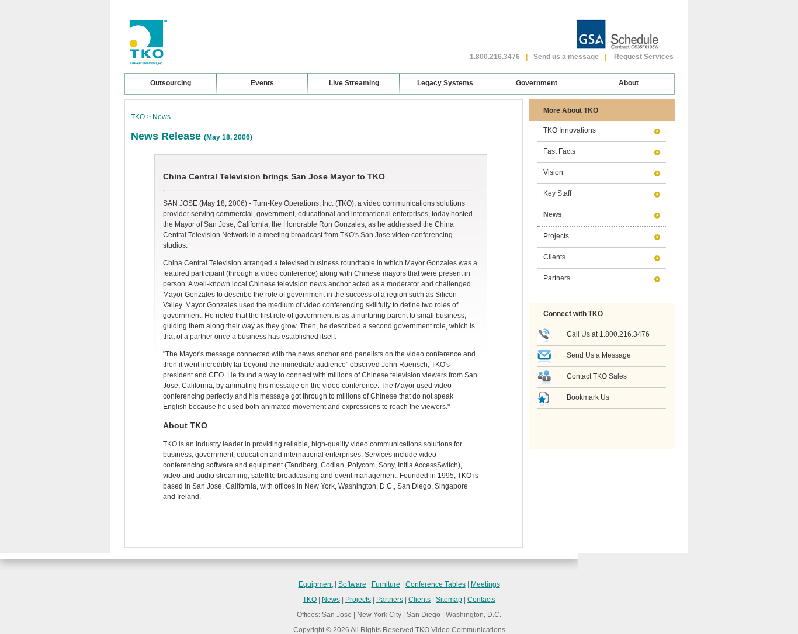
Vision (553, 172)
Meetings (485, 584)
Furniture (386, 584)
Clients (554, 257)
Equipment (316, 584)
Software (352, 584)
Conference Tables (435, 584)
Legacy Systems (445, 83)
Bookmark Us (588, 397)
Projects (556, 236)
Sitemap (449, 599)
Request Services (644, 57)
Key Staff (557, 193)
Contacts (481, 599)
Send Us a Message (599, 355)
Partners (556, 278)
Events (262, 83)
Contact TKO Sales (597, 376)
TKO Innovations (569, 130)
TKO (138, 117)
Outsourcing (170, 83)
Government (536, 83)
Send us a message (566, 57)
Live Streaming (354, 83)
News (161, 117)
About (629, 83)
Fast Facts (559, 151)
